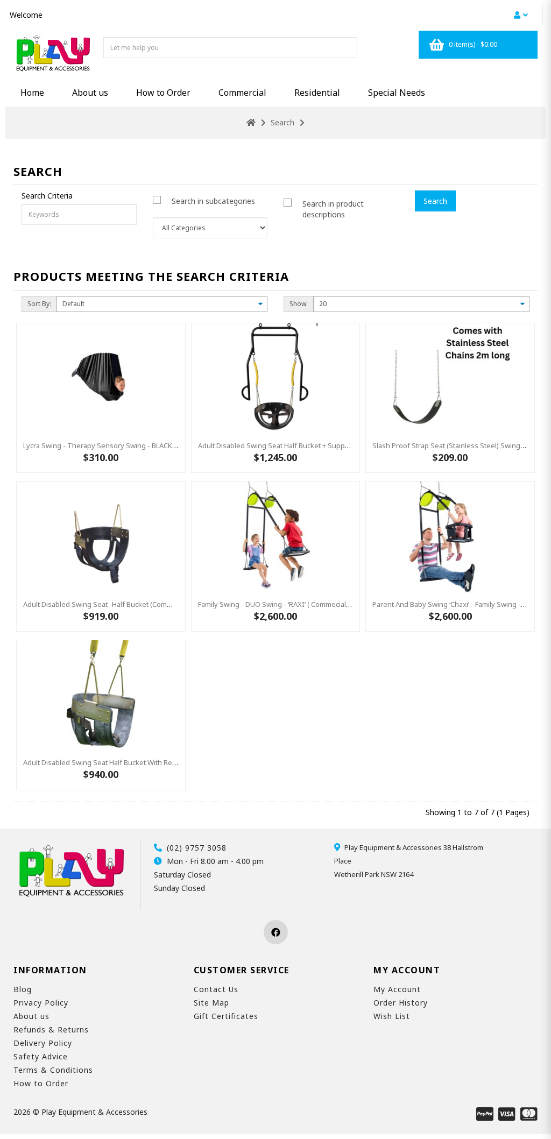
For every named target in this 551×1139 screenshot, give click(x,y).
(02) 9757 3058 (197, 848)
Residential (317, 92)
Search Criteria (47, 195)
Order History (400, 1002)
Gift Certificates (226, 1016)
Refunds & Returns (51, 1029)
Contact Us (216, 989)
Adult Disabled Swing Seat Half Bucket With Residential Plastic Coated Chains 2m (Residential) (173, 762)
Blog (22, 989)
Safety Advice (40, 1056)
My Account (397, 989)
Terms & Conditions (53, 1070)
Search (282, 122)
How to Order (163, 92)
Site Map (211, 1002)
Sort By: (39, 303)
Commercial (242, 92)
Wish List (391, 1016)
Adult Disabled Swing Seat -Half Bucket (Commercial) (107, 604)
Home (32, 92)
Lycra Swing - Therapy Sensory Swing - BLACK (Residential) (118, 445)
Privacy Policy (40, 1002)
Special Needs (396, 92)
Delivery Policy (42, 1043)
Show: (298, 303)
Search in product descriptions (333, 209)
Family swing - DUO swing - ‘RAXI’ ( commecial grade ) (285, 604)
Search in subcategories (213, 201)
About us (90, 92)
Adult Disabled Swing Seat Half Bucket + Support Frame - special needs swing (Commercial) (345, 445)
